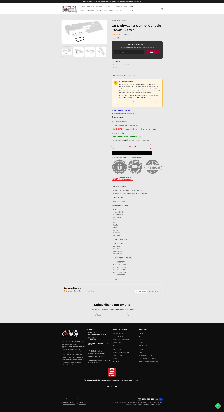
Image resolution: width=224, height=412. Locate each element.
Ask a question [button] (154, 291)
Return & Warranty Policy (121, 339)
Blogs (115, 358)
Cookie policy (117, 349)
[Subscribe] (126, 315)
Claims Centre (117, 355)
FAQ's (141, 349)
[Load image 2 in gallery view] (78, 52)
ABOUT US (142, 336)
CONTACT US (143, 346)
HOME (141, 333)
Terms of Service (118, 333)
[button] (100, 7)
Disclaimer (116, 346)
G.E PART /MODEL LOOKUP (148, 358)
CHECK (153, 52)
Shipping (114, 64)
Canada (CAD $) (68, 402)
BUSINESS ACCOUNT (146, 355)
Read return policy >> (119, 133)
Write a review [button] (141, 291)
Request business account (121, 352)
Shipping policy (118, 336)
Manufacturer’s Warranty (122, 110)
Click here (97, 363)
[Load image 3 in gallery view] (90, 52)
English (81, 402)
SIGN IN (141, 352)
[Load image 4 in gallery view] (101, 52)
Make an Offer (132, 153)
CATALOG (142, 339)
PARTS (141, 342)
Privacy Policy (117, 342)
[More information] (140, 137)
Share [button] (115, 279)
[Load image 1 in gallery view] (67, 52)
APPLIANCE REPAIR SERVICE (148, 362)
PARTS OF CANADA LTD (122, 402)
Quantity (114, 67)
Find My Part (117, 362)
